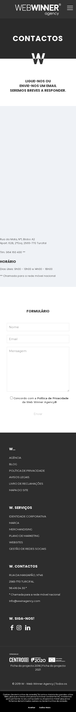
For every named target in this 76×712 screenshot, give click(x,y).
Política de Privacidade (53, 398)
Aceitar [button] (31, 707)
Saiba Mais (44, 708)
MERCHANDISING (20, 529)
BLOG (13, 464)
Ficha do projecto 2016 (25, 665)
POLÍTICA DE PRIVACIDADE (27, 470)
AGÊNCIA (15, 457)
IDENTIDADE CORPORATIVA (27, 516)
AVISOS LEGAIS (19, 477)
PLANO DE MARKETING (24, 535)
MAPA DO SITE (18, 490)
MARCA (14, 522)
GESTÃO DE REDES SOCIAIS (27, 548)
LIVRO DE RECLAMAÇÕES (26, 483)
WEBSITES (16, 542)
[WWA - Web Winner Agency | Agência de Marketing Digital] (38, 9)
